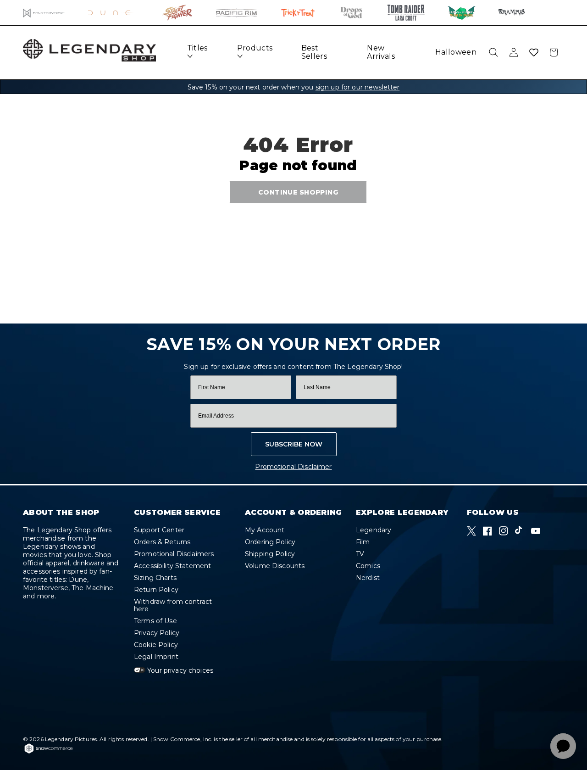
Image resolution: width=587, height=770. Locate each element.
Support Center (159, 530)
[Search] (493, 52)
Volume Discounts (275, 566)
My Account (264, 530)
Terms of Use (155, 621)
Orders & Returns (162, 542)
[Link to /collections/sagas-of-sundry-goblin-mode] (462, 13)
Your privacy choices (179, 670)
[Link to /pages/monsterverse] (44, 13)
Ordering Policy (270, 542)
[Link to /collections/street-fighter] (177, 13)
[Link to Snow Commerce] (48, 752)
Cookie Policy (156, 645)
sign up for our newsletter (358, 87)
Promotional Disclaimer (293, 467)
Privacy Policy (156, 633)
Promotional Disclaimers (174, 554)
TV (360, 554)
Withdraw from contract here (173, 605)
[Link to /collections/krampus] (511, 13)
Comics (368, 566)
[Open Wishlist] (534, 52)
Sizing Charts (155, 578)
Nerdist (368, 578)
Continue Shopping (298, 192)
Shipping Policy (270, 554)
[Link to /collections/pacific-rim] (236, 13)
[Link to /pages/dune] (113, 13)
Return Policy (156, 590)
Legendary (373, 530)
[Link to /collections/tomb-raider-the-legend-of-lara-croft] (406, 13)
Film (363, 542)
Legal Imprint (156, 657)
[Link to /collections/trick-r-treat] (297, 13)
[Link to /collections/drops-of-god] (351, 13)
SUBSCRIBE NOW (293, 444)
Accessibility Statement (172, 566)
